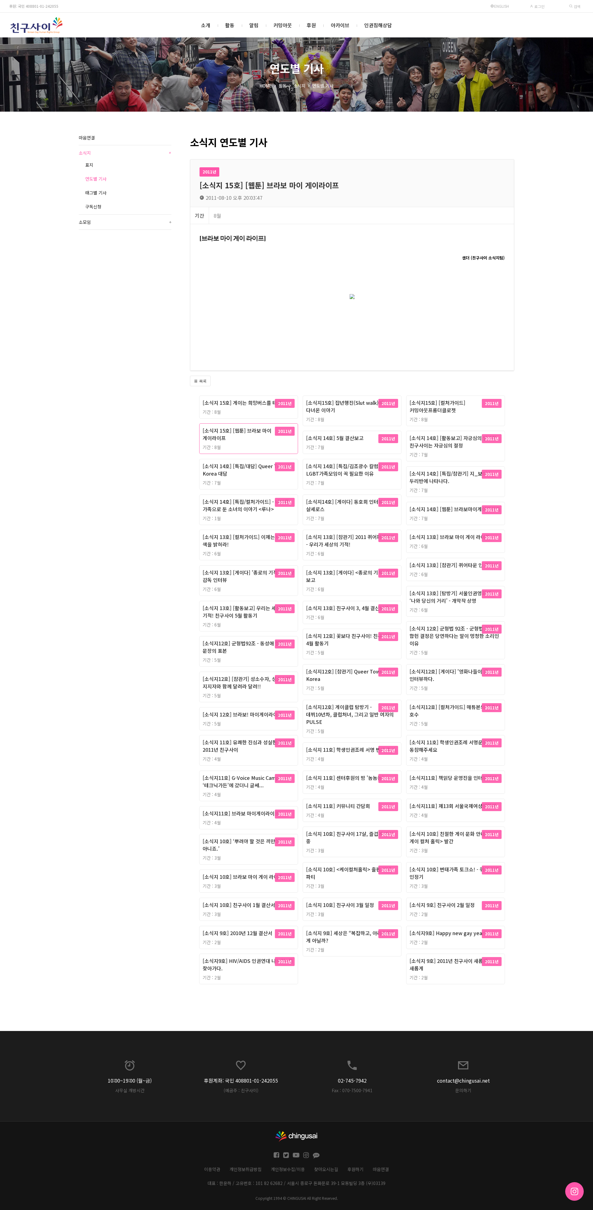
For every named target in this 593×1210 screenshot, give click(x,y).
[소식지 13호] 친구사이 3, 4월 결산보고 (347, 608)
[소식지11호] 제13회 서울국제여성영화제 (453, 806)
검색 (576, 6)
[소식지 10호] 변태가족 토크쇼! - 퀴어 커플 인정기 (454, 873)
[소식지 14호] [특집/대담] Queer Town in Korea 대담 (247, 469)
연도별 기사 (323, 86)
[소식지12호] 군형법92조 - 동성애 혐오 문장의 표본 (243, 646)
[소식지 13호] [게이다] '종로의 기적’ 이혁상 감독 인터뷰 (248, 576)
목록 (202, 381)
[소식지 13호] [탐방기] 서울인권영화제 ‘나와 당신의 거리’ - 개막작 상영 (450, 596)
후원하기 (355, 1169)
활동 (229, 25)
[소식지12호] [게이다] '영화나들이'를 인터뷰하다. (449, 675)
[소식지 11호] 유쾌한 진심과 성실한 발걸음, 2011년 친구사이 (248, 745)
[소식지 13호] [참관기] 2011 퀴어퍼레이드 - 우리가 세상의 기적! (350, 540)
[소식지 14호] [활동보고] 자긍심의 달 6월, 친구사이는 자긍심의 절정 (454, 441)
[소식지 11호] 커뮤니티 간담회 (338, 806)
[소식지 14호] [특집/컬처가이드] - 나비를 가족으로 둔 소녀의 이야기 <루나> (246, 505)
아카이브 (340, 25)
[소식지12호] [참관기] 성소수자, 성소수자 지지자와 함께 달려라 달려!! (246, 682)
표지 (89, 165)
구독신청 (93, 206)
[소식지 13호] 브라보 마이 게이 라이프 (450, 537)
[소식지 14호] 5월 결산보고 (335, 438)
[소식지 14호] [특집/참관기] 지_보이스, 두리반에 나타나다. (451, 477)
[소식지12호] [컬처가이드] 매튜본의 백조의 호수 (455, 710)
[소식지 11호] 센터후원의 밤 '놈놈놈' (345, 777)
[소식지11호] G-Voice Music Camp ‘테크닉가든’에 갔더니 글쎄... (241, 781)
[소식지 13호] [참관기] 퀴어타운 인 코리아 (454, 565)
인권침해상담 (378, 25)
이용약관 (212, 1169)
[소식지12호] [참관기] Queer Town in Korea (347, 675)
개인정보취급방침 (245, 1169)
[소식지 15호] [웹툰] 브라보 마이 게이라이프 (237, 434)
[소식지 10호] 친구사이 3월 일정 (340, 905)
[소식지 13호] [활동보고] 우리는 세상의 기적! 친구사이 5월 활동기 (244, 611)
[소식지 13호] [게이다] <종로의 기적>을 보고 (348, 576)
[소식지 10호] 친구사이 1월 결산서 (239, 905)
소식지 (299, 86)
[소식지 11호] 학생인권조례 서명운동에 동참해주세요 (451, 745)
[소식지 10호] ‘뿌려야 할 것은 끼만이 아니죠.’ (241, 844)
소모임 (125, 222)
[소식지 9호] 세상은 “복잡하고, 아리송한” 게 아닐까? (349, 936)
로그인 (539, 6)
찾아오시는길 (326, 1169)
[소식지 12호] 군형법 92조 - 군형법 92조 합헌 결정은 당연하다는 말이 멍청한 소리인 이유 (454, 636)
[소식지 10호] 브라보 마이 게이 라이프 (243, 876)
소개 (205, 25)
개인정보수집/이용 (288, 1169)
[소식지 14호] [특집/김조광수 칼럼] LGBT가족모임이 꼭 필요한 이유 (343, 469)
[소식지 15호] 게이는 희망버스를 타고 (242, 402)
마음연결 (87, 138)
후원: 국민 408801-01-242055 (33, 6)
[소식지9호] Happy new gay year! (448, 933)
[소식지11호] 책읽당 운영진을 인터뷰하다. (454, 777)
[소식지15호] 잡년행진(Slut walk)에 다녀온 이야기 (344, 406)
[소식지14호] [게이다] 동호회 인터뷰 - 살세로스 (346, 505)
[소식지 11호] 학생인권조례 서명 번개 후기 (351, 749)
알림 (254, 25)
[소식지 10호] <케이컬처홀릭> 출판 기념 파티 (348, 873)
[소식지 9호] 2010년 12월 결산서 (237, 933)
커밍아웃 (282, 25)
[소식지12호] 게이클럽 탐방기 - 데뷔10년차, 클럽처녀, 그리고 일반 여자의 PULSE (350, 714)
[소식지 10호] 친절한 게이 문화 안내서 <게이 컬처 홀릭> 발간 (452, 837)
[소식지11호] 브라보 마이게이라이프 (241, 813)
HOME (265, 86)
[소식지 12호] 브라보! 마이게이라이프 (242, 714)
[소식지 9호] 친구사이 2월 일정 (442, 905)
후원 (311, 25)
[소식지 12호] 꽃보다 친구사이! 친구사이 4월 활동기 (349, 639)
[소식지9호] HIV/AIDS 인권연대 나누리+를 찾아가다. (248, 964)
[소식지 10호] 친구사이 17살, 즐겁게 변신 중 (349, 837)
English (501, 6)
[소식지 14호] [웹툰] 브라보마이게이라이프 (455, 509)
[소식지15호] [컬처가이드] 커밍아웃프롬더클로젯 (437, 406)
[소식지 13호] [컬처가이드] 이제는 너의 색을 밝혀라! (244, 540)
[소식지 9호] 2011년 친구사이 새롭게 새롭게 (449, 964)
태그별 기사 (96, 193)
